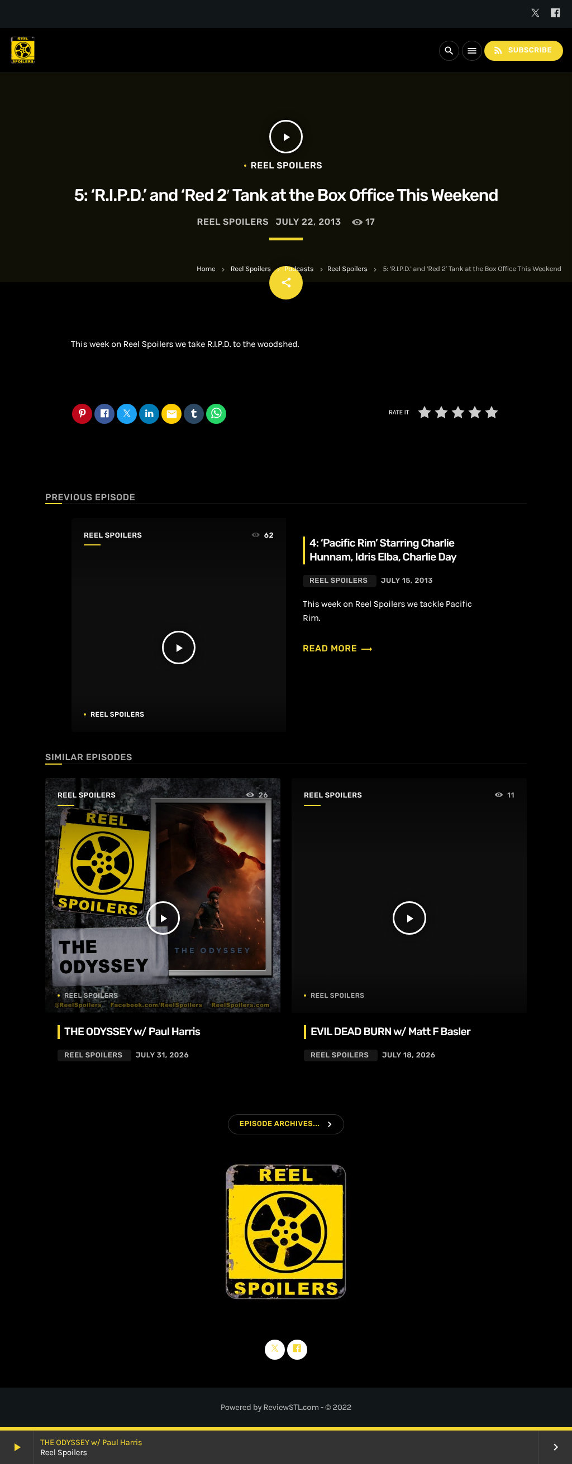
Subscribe (522, 50)
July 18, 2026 (409, 1055)
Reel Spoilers (251, 269)
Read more (338, 648)
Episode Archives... (280, 1124)
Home (206, 269)
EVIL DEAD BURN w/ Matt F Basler (390, 1031)
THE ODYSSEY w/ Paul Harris (91, 1442)
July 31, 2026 (162, 1055)
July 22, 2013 (308, 221)
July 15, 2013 (407, 581)
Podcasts (298, 269)
